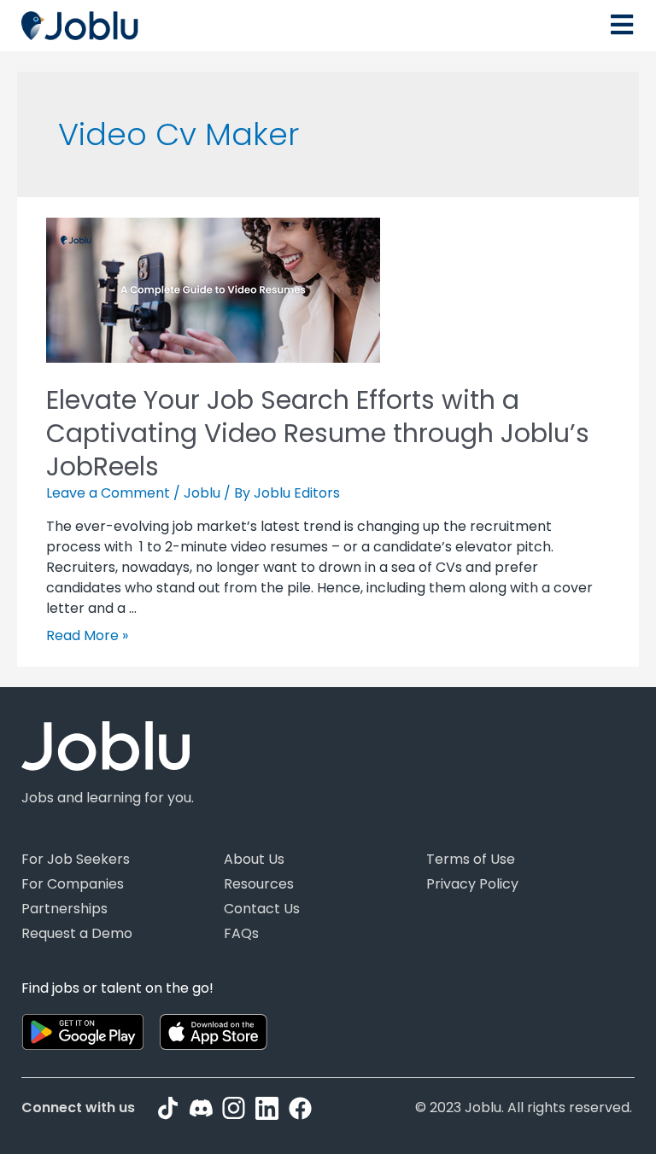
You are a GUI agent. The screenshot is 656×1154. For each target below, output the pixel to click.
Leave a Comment (108, 493)
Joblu (202, 493)
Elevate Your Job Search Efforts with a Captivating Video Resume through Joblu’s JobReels (317, 433)
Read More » (87, 635)
